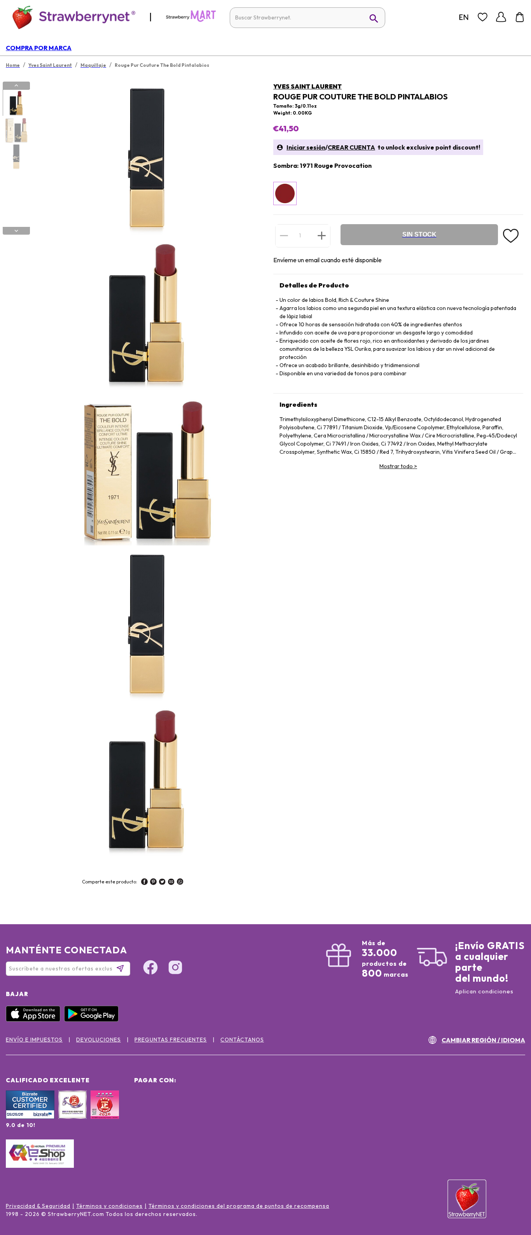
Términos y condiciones (109, 1205)
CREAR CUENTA (351, 147)
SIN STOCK (419, 234)
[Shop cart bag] (519, 17)
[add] (321, 235)
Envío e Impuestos (34, 1039)
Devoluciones (98, 1039)
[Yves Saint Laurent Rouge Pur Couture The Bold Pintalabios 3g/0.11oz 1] (16, 103)
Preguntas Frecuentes (170, 1039)
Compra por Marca (39, 48)
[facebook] (144, 882)
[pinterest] (153, 882)
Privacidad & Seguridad (38, 1205)
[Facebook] (150, 968)
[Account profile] (501, 17)
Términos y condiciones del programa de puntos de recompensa (238, 1205)
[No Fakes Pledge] (105, 1113)
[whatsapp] (180, 882)
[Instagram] (175, 968)
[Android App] (93, 1019)
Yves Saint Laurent (307, 86)
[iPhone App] (35, 1019)
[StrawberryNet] (70, 17)
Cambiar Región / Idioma (483, 1040)
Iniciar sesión (305, 147)
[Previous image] (16, 85)
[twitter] (162, 882)
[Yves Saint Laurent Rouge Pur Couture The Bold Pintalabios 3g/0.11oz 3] (16, 156)
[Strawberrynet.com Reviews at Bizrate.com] (30, 1116)
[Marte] (191, 20)
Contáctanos (242, 1039)
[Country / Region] (463, 17)
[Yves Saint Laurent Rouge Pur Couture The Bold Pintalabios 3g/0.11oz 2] (16, 130)
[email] (171, 882)
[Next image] (16, 231)
